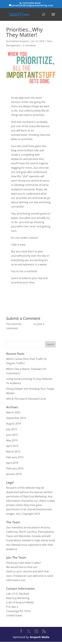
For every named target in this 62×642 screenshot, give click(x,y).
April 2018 (12, 463)
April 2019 (12, 446)
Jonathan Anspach (19, 41)
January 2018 (14, 474)
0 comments (29, 45)
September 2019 (16, 418)
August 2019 (13, 423)
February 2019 (14, 457)
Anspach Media (39, 637)
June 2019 (12, 435)
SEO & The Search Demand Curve (26, 398)
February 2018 (14, 468)
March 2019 (13, 451)
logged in (27, 324)
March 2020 (13, 412)
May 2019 (11, 440)
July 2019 (11, 429)
